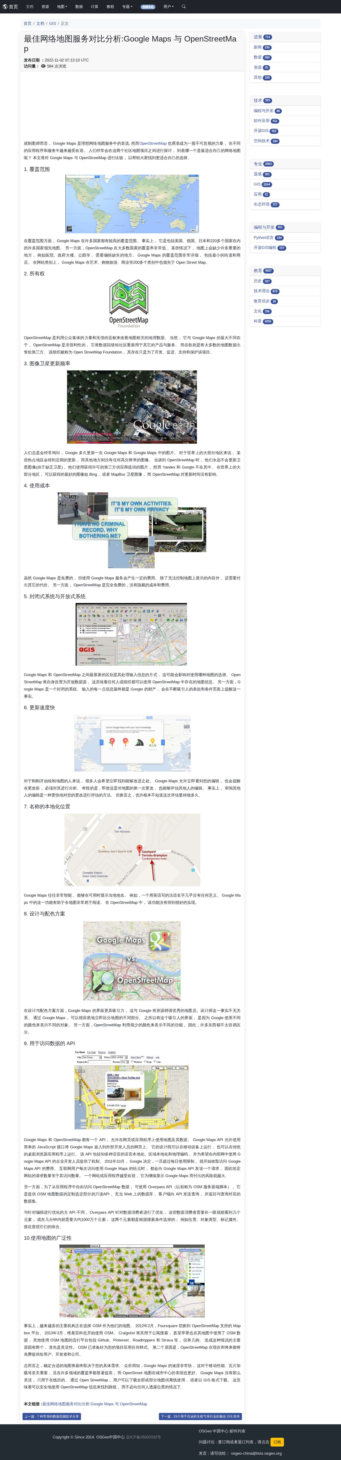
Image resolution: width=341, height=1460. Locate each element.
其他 (262, 77)
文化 (262, 311)
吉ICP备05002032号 (143, 1437)
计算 (94, 7)
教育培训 (265, 301)
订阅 (277, 1442)
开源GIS (265, 130)
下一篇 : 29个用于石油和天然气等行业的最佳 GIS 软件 (200, 1416)
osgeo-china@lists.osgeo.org (256, 1453)
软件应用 (265, 120)
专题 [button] (126, 7)
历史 (262, 281)
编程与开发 (267, 110)
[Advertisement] (132, 107)
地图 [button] (60, 7)
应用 (261, 194)
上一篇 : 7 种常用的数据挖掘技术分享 (52, 1416)
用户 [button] (167, 7)
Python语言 (268, 237)
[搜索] (183, 7)
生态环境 (265, 204)
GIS (52, 23)
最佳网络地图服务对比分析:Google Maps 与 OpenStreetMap (94, 1404)
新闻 (262, 47)
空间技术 (265, 140)
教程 (110, 7)
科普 (262, 321)
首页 (12, 6)
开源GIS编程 (269, 247)
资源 (45, 7)
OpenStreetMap (153, 143)
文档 (29, 7)
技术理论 (265, 291)
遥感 (262, 174)
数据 (79, 7)
